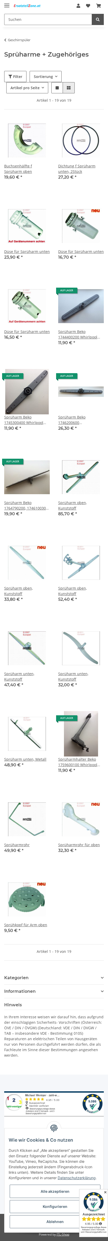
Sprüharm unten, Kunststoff (19, 676)
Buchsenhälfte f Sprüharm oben (18, 169)
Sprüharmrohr (17, 844)
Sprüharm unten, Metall (25, 759)
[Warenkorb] (98, 6)
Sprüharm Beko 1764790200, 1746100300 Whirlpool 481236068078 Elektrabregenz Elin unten (27, 505)
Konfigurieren (55, 1206)
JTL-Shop (63, 1234)
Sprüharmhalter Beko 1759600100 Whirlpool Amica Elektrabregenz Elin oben (77, 762)
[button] (78, 6)
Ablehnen (55, 1221)
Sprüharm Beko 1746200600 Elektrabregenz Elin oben (80, 420)
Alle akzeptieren (55, 1191)
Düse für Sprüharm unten (27, 251)
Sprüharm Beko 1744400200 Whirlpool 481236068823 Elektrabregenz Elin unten (81, 334)
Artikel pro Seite (25, 87)
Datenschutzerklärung (77, 1178)
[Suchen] (98, 19)
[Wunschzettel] (88, 6)
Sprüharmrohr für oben (79, 844)
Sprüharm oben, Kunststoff (72, 505)
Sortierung (43, 76)
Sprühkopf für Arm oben (25, 924)
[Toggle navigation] (6, 3)
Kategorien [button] (16, 977)
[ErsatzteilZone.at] (30, 6)
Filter (17, 76)
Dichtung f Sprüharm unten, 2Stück (76, 169)
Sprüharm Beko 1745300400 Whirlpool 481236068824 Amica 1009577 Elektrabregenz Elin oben (25, 420)
